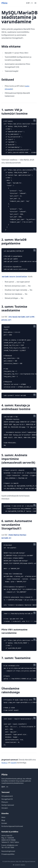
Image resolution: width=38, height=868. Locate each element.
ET (29, 3)
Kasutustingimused (8, 851)
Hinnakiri (4, 808)
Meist (3, 817)
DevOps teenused (7, 805)
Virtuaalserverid (7, 796)
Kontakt (4, 823)
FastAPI (14, 763)
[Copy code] (34, 120)
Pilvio (4, 2)
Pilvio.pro (4, 802)
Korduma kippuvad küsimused (12, 826)
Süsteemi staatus (19, 865)
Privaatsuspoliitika (7, 854)
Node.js (4, 763)
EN (32, 3)
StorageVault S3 (7, 799)
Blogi (3, 820)
